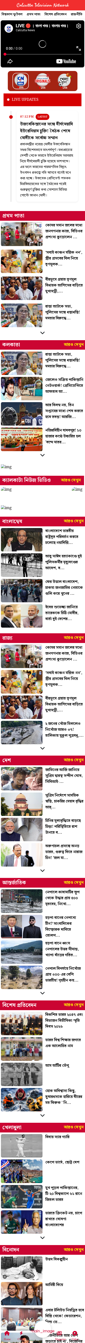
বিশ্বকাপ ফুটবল (12, 14)
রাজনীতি (76, 14)
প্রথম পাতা (33, 14)
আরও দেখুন (74, 344)
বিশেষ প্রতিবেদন (56, 14)
